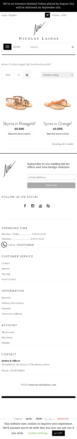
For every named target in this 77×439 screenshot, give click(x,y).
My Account (8, 332)
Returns (5, 268)
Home (5, 64)
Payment (6, 308)
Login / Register (9, 15)
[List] (18, 75)
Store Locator (9, 279)
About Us (6, 297)
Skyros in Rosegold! (19, 124)
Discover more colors (19, 133)
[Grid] (27, 75)
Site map (6, 274)
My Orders (7, 337)
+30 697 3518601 (25, 244)
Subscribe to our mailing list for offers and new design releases (48, 165)
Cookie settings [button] (38, 433)
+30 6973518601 (17, 370)
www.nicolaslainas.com (42, 384)
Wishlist (6, 342)
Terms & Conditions (12, 313)
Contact (6, 263)
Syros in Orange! (58, 124)
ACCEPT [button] (58, 433)
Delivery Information (13, 303)
